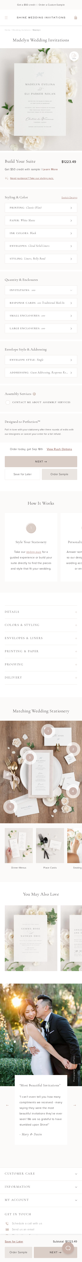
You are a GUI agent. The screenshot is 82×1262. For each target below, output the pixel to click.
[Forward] (74, 1105)
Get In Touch (18, 1214)
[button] (68, 1248)
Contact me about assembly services (41, 402)
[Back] (7, 1105)
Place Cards (50, 867)
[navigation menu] (6, 17)
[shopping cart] (76, 17)
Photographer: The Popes (75, 1069)
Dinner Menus (18, 867)
